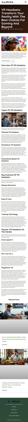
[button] (25, 2)
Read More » (4, 344)
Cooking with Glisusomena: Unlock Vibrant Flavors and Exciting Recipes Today (13, 385)
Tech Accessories (20, 29)
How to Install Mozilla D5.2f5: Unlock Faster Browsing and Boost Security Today (14, 339)
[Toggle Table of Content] (12, 61)
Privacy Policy (14, 412)
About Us (14, 406)
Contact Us (14, 409)
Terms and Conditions (14, 415)
